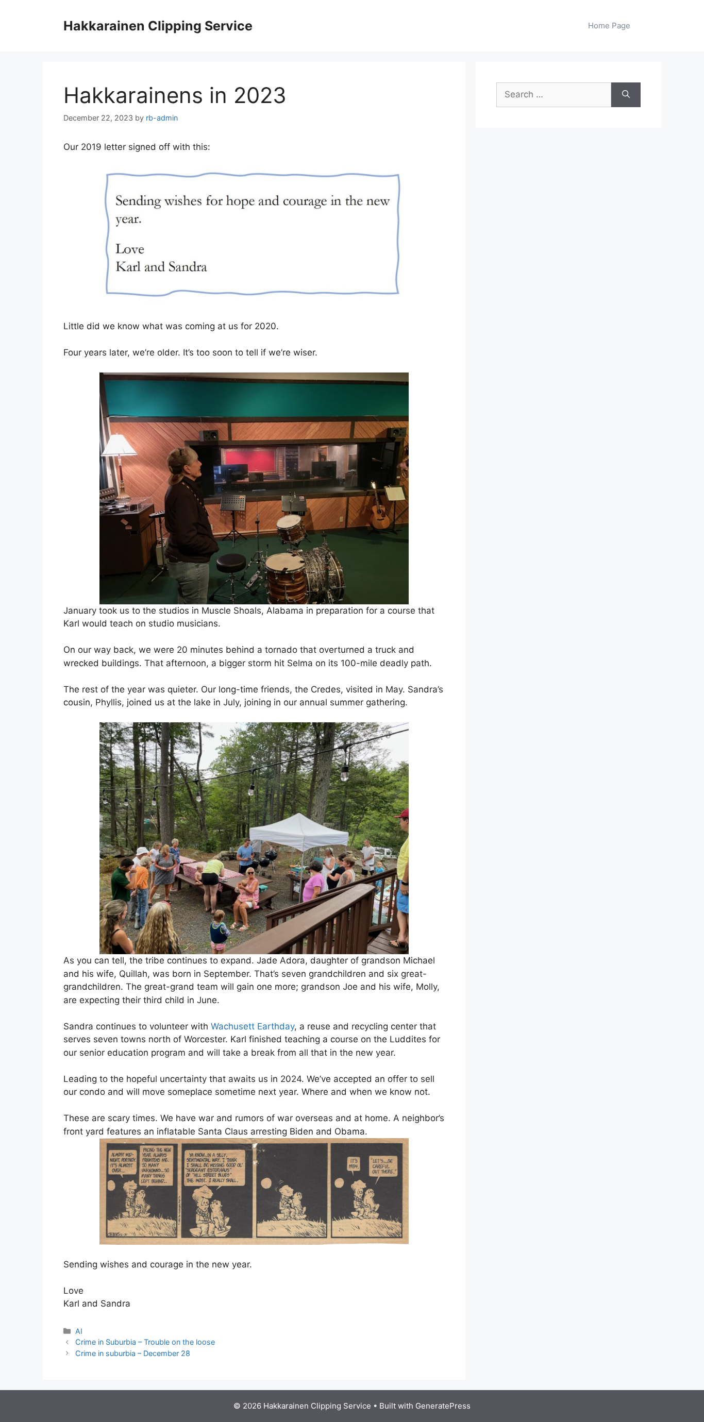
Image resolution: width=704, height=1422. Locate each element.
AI (78, 1331)
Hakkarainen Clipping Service (158, 25)
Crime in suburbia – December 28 (132, 1353)
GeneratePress (443, 1406)
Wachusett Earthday (252, 1026)
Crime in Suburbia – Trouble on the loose (145, 1342)
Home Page (609, 25)
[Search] (626, 94)
